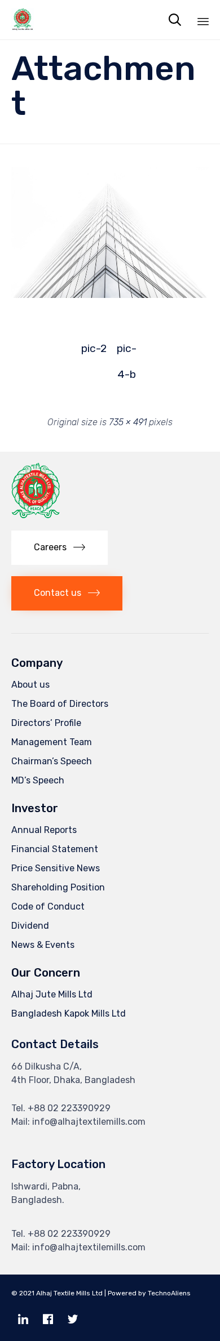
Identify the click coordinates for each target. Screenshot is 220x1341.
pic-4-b (127, 352)
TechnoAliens (169, 1293)
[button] (59, 548)
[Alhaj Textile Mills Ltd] (22, 19)
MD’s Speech (37, 780)
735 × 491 (128, 422)
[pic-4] (110, 295)
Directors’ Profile (46, 723)
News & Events (42, 944)
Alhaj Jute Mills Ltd (52, 994)
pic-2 (94, 348)
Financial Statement (54, 849)
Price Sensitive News (55, 868)
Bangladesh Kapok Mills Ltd (68, 1013)
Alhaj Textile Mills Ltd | (71, 1293)
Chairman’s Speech (51, 761)
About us (30, 684)
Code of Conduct (48, 906)
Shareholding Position (58, 887)
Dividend (30, 925)
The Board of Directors (59, 703)
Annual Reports (44, 830)
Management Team (51, 742)
